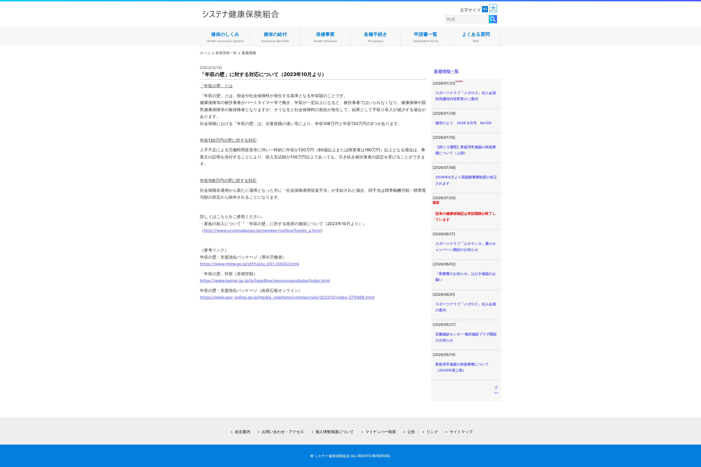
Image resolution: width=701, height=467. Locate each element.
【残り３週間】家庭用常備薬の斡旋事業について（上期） (465, 150)
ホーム (205, 53)
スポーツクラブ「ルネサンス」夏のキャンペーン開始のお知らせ (465, 246)
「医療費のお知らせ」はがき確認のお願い (465, 276)
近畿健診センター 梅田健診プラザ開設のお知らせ (466, 337)
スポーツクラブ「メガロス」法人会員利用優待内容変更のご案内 (465, 96)
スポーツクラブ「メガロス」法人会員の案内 (465, 307)
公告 (411, 432)
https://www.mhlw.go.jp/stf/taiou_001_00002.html (249, 263)
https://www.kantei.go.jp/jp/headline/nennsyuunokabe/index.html (265, 280)
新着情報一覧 (226, 53)
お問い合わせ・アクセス (283, 432)
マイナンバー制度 (380, 432)
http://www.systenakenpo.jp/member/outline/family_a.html (262, 230)
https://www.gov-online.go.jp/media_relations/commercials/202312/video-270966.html (287, 297)
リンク (432, 432)
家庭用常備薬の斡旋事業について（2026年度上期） (462, 367)
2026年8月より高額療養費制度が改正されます (466, 180)
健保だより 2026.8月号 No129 (463, 123)
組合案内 (242, 432)
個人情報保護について (334, 432)
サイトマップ (461, 432)
